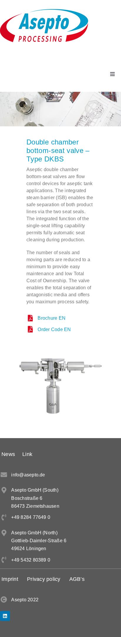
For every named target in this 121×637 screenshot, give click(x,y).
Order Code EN (54, 329)
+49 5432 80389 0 (30, 559)
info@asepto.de (28, 474)
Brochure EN (51, 318)
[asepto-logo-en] (44, 11)
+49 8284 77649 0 (30, 517)
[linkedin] (5, 616)
